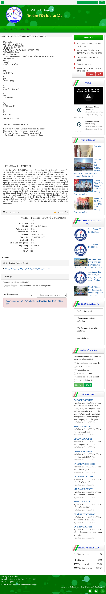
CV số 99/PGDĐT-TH (83, 527)
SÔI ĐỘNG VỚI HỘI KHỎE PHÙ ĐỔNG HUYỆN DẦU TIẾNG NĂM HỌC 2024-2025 (88, 263)
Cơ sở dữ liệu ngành (84, 311)
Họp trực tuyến (82, 338)
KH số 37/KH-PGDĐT (83, 426)
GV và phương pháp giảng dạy (88, 363)
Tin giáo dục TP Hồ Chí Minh (94, 230)
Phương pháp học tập (84, 380)
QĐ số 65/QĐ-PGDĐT (83, 451)
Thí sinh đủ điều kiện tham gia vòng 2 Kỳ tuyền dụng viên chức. (94, 276)
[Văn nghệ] (83, 151)
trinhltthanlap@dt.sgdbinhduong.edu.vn (22, 584)
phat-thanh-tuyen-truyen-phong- (92, 122)
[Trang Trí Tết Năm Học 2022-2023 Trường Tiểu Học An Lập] (83, 203)
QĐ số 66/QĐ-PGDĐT (83, 439)
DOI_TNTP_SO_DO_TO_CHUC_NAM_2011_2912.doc (27, 269)
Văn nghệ (97, 146)
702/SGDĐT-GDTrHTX (83, 400)
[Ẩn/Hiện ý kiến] (31, 295)
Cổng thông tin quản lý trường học (86, 319)
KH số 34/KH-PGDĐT (83, 489)
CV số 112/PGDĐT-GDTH (85, 464)
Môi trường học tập (84, 373)
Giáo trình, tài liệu (83, 366)
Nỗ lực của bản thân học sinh (87, 377)
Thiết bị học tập (82, 370)
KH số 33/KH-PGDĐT (83, 502)
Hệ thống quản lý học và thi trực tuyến (87, 329)
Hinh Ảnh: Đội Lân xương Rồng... (92, 108)
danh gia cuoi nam (84, 64)
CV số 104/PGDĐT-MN (83, 477)
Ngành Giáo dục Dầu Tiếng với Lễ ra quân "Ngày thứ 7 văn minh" (95, 291)
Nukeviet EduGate (77, 587)
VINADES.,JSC (99, 587)
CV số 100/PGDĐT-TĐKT (84, 514)
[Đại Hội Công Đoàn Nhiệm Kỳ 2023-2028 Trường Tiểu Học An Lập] (83, 185)
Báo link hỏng (62, 212)
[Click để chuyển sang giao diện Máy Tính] (96, 591)
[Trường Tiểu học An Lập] (14, 15)
